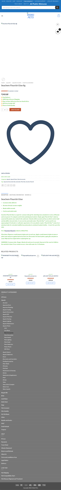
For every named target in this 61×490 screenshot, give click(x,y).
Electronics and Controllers (10, 359)
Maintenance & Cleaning (9, 370)
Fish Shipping (5, 472)
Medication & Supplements (10, 375)
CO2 (5, 328)
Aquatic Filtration (7, 316)
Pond (4, 377)
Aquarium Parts (7, 305)
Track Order (4, 445)
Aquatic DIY (6, 314)
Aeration (5, 302)
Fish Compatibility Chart (8, 475)
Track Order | (18, 4)
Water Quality (6, 389)
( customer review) (13, 91)
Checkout (19, 1)
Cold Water (4, 399)
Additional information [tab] (16, 195)
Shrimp (4, 380)
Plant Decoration (8, 335)
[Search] (57, 7)
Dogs (2, 405)
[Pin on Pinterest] (14, 185)
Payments (4, 442)
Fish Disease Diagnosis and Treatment (11, 479)
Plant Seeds (7, 342)
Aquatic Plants (16, 82)
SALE (2, 423)
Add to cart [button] (10, 284)
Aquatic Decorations (8, 312)
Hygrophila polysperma (30, 276)
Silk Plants (7, 349)
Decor (4, 356)
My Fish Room (5, 414)
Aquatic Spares (6, 352)
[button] (2, 16)
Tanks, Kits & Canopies (8, 384)
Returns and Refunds (7, 451)
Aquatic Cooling (7, 309)
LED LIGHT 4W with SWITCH (50, 276)
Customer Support (40, 1)
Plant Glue (23, 181)
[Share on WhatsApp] (2, 185)
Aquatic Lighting (7, 321)
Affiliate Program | (53, 1)
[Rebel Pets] (30, 15)
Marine (4, 373)
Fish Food (5, 368)
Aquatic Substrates (8, 354)
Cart (13, 1)
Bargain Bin (4, 392)
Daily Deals (4, 402)
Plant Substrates (8, 344)
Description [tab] (4, 195)
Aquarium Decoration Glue (10, 181)
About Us (26, 4)
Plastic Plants (7, 346)
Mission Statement (6, 448)
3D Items (3, 297)
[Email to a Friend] (11, 185)
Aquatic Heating (7, 319)
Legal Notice (4, 460)
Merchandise (5, 411)
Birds (2, 395)
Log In (3, 1)
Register (8, 1)
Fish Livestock (5, 408)
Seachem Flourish (30, 181)
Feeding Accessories (8, 361)
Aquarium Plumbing (8, 307)
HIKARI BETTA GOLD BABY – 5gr (10, 276)
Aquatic (8, 82)
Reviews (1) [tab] (28, 195)
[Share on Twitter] (8, 185)
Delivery (3, 463)
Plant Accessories (28, 82)
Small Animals (5, 426)
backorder (18, 181)
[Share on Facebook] (5, 185)
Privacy (3, 439)
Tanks (4, 382)
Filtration (5, 366)
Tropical (3, 429)
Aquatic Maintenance (8, 323)
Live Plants (7, 330)
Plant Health (7, 337)
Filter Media (6, 363)
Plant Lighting (7, 339)
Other (3, 417)
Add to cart (15, 109)
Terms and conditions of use (9, 457)
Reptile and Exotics (6, 420)
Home (3, 82)
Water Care (6, 386)
